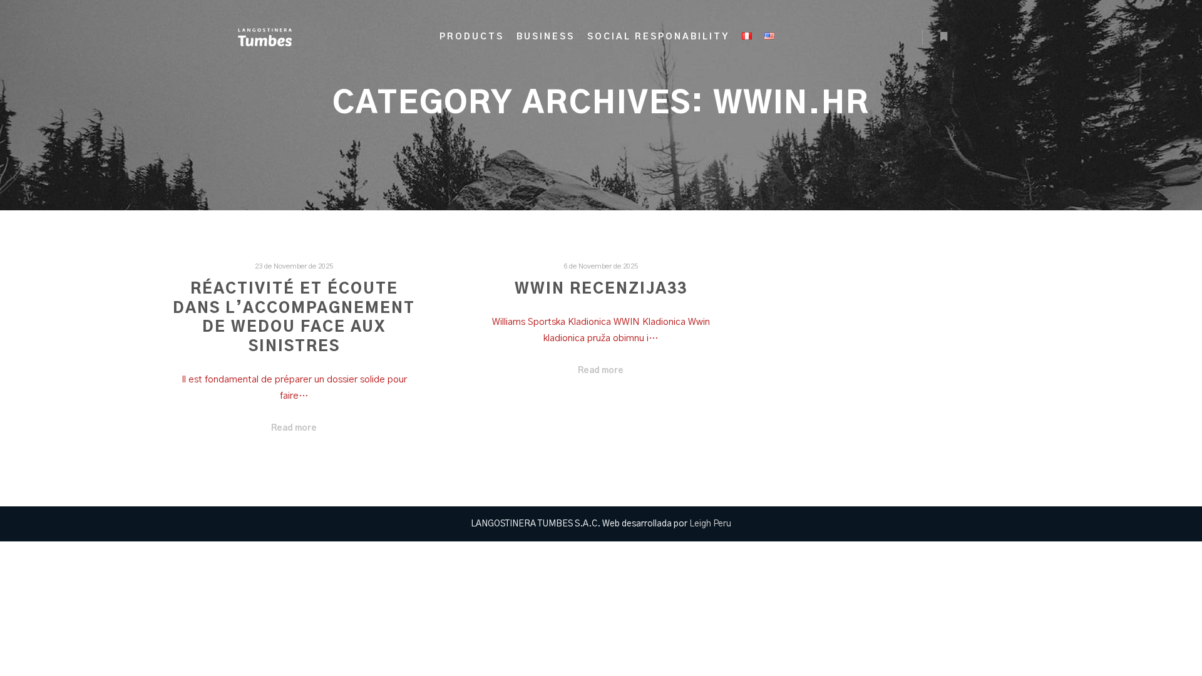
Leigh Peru (710, 524)
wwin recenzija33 (601, 289)
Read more (294, 428)
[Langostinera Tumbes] (265, 37)
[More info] (943, 37)
